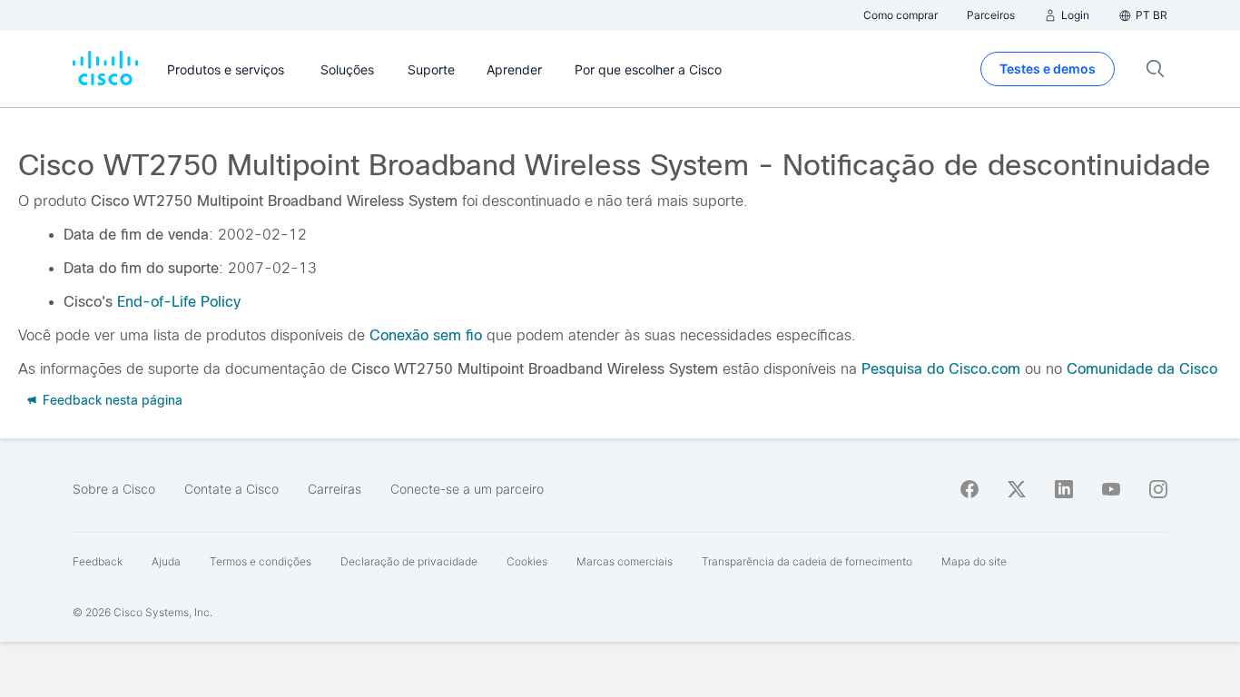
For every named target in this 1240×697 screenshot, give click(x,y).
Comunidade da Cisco (1142, 369)
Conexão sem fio (425, 335)
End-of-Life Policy (179, 301)
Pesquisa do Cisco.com (940, 369)
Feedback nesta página (110, 400)
